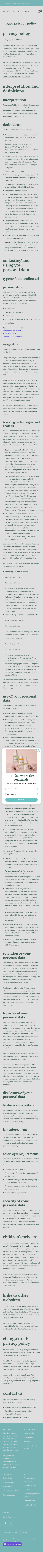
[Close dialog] (38, 751)
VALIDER (21, 800)
